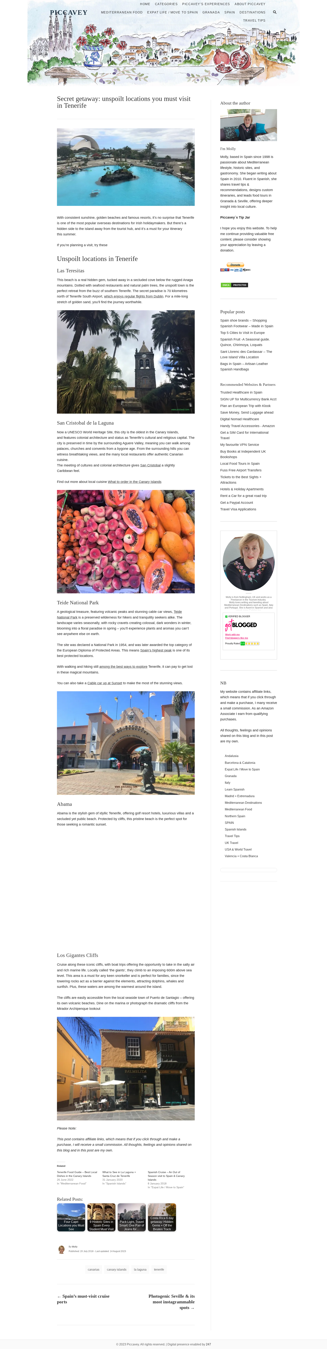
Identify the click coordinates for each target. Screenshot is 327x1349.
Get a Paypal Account (236, 503)
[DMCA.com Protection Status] (234, 287)
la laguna (140, 1269)
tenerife (159, 1269)
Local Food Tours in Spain (240, 464)
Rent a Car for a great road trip (243, 496)
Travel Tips (232, 836)
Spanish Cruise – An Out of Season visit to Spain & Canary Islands (166, 1176)
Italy (227, 782)
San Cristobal (150, 465)
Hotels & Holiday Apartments (242, 489)
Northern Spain (235, 816)
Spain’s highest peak (156, 650)
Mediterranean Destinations (243, 802)
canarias (93, 1269)
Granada (231, 776)
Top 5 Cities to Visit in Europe (242, 333)
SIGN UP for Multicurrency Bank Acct (248, 399)
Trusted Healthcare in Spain (241, 392)
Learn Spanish (234, 789)
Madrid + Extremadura (240, 796)
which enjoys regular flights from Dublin (133, 296)
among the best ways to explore (123, 667)
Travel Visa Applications (238, 509)
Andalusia (231, 756)
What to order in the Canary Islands (134, 482)
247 (208, 1344)
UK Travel (231, 842)
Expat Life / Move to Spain (242, 769)
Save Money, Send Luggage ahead (246, 412)
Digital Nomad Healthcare (239, 419)
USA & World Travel (238, 849)
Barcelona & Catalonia (240, 762)
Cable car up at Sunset (104, 683)
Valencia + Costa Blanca (241, 856)
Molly (74, 1246)
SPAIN (229, 822)
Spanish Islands (235, 829)
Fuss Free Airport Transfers (241, 470)
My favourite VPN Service (239, 445)
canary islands (116, 1269)
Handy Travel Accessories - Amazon (247, 426)
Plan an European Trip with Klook (245, 406)
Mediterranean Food (238, 809)
